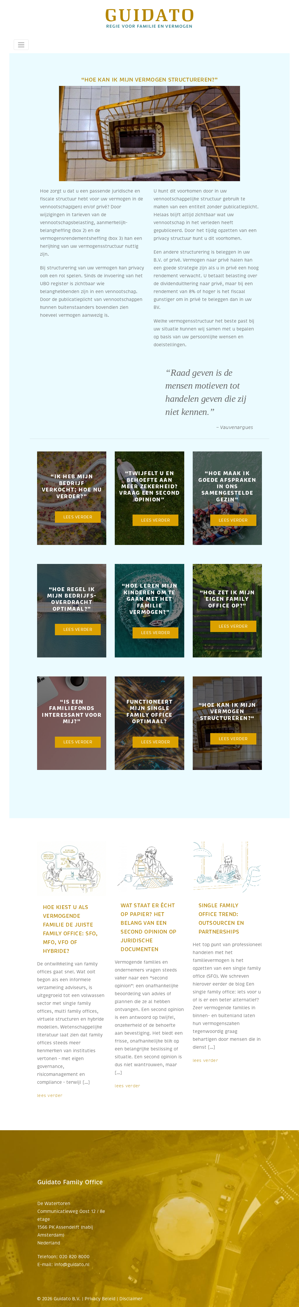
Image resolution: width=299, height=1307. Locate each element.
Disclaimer (130, 1298)
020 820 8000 (74, 1256)
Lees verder (78, 517)
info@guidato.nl (72, 1264)
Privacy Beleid (100, 1298)
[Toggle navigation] (21, 44)
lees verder (49, 1095)
